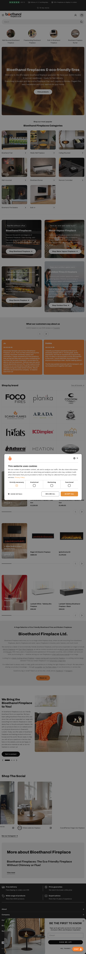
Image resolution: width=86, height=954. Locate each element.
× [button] (77, 458)
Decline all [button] (50, 494)
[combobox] (74, 458)
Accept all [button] (69, 494)
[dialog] (43, 477)
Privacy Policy (20, 477)
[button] (15, 494)
